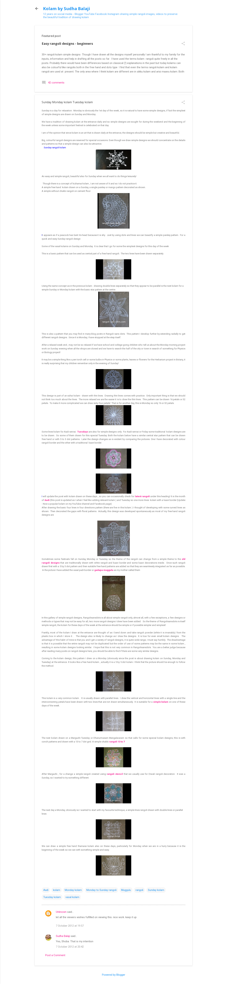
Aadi (45, 890)
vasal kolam (72, 897)
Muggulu (126, 890)
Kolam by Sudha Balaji (66, 8)
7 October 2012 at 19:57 (70, 925)
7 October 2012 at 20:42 (70, 946)
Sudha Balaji (63, 936)
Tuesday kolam (52, 897)
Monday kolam (73, 890)
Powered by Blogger (113, 974)
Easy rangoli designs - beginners (67, 43)
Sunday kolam (156, 890)
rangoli (139, 890)
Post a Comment (55, 955)
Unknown (61, 911)
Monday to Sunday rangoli (101, 890)
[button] (183, 43)
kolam (56, 890)
